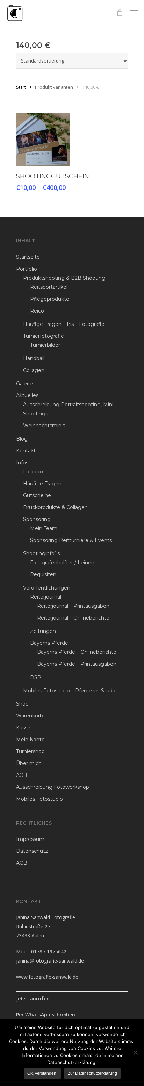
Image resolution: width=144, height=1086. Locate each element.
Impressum (30, 839)
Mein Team (43, 528)
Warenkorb (29, 716)
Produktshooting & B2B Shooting (64, 278)
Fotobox (33, 472)
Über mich (29, 763)
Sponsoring (37, 519)
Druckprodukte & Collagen (55, 507)
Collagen (33, 370)
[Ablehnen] (135, 1052)
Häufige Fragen (42, 483)
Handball (33, 358)
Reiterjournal (45, 597)
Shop (22, 704)
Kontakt (26, 451)
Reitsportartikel (48, 287)
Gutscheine (37, 495)
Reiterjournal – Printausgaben (73, 606)
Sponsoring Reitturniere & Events (71, 540)
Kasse (23, 727)
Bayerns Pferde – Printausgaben (76, 664)
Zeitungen (43, 631)
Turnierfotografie (43, 336)
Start (21, 87)
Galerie (24, 383)
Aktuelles (27, 395)
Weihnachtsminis (44, 425)
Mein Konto (30, 739)
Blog (22, 439)
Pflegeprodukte (49, 299)
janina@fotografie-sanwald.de (50, 960)
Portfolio (26, 269)
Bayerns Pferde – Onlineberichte (76, 652)
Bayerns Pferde (49, 643)
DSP (35, 677)
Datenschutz (32, 851)
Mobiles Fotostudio (39, 799)
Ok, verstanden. (42, 1073)
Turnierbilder (45, 345)
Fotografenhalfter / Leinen (62, 562)
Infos (22, 462)
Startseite (28, 257)
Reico (37, 311)
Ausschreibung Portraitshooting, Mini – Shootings (70, 409)
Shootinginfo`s (41, 553)
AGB (21, 775)
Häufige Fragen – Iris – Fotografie (64, 324)
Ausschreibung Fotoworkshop (52, 787)
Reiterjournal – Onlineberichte (73, 618)
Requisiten (43, 574)
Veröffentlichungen (46, 588)
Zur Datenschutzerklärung (92, 1073)
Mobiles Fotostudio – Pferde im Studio (70, 690)
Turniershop (30, 751)
